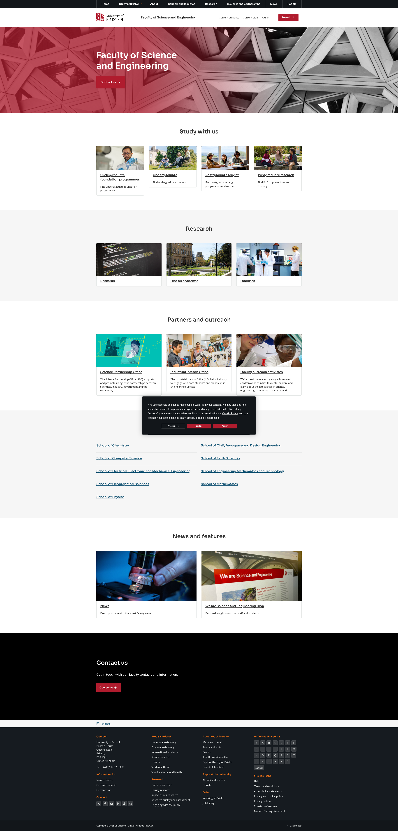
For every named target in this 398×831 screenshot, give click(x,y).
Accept (225, 426)
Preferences (173, 426)
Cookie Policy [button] (230, 413)
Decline (199, 426)
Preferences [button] (212, 417)
